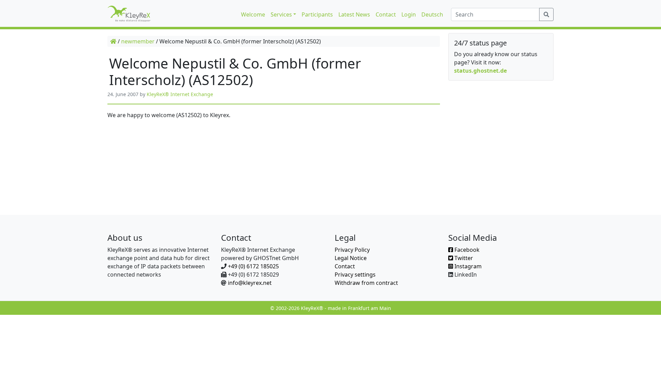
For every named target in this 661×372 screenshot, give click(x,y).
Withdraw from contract (366, 283)
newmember (138, 41)
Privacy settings (355, 274)
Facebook (466, 250)
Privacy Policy (352, 250)
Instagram (467, 266)
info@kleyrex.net (250, 283)
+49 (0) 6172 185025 (253, 266)
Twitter (463, 258)
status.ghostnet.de (480, 70)
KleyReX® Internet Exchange (180, 94)
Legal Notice (351, 258)
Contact (345, 266)
